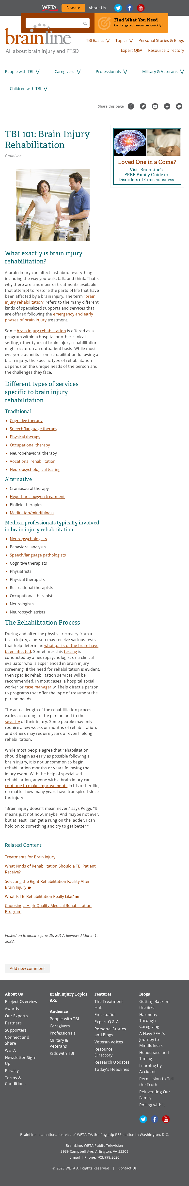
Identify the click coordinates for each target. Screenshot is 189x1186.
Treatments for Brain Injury (30, 857)
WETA (50, 7)
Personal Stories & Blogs (161, 40)
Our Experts (16, 1016)
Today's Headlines (111, 1069)
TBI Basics (95, 40)
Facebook (129, 8)
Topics (121, 40)
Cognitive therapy (26, 420)
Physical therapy (25, 437)
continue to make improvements (36, 785)
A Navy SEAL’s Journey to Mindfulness (152, 1039)
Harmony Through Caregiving (149, 1020)
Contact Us (127, 1168)
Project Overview (21, 1001)
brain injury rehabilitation (41, 331)
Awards (12, 1008)
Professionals (108, 71)
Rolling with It (152, 1105)
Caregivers (64, 71)
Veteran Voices (108, 1042)
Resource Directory (166, 50)
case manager (38, 687)
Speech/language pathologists (38, 555)
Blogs (144, 994)
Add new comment (27, 968)
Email (155, 106)
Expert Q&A (131, 50)
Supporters (16, 1030)
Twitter (118, 8)
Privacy (12, 1070)
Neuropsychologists (28, 538)
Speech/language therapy (33, 428)
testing (70, 651)
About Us (97, 8)
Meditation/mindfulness (32, 513)
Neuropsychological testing (35, 469)
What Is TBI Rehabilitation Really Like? (39, 896)
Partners (13, 1023)
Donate (73, 8)
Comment (179, 106)
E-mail (75, 1157)
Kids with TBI (62, 1053)
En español (105, 1014)
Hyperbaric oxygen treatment (37, 496)
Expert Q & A (106, 1021)
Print (167, 106)
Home (42, 38)
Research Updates (111, 1062)
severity (12, 721)
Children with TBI (25, 88)
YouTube (141, 8)
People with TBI (19, 71)
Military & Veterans (160, 71)
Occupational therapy (30, 445)
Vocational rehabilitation (33, 461)
